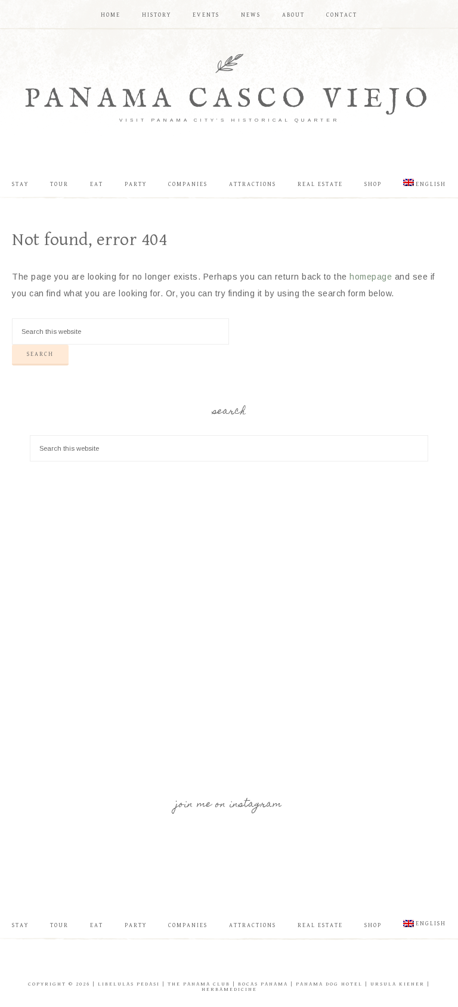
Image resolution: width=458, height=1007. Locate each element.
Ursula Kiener (397, 984)
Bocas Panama (263, 984)
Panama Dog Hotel (329, 984)
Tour (59, 925)
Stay (20, 925)
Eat (96, 925)
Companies (188, 925)
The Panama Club (199, 984)
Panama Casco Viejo (229, 99)
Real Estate (320, 925)
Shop (373, 925)
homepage (370, 276)
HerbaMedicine (229, 989)
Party (136, 925)
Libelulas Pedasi (129, 984)
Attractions (252, 925)
